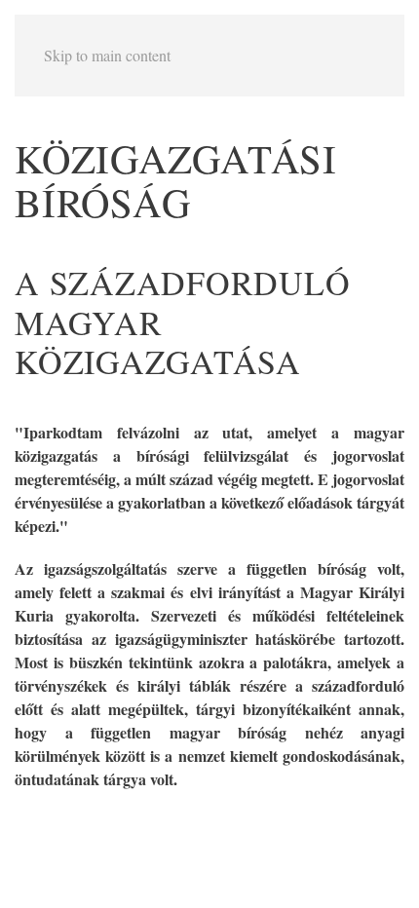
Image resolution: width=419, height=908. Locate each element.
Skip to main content (107, 55)
